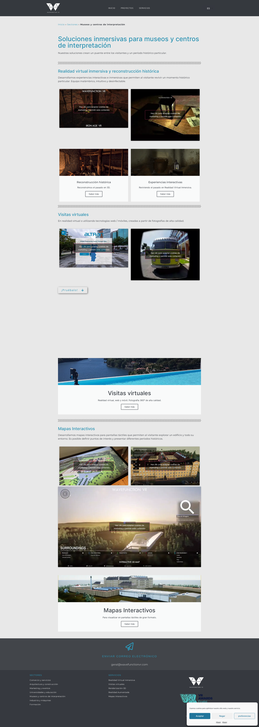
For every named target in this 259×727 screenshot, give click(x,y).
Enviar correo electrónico (129, 656)
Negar (222, 716)
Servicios (144, 8)
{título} (218, 722)
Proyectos (127, 8)
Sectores (72, 24)
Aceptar (200, 716)
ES (208, 8)
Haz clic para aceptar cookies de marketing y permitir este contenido (94, 108)
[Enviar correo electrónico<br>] (129, 646)
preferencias (244, 716)
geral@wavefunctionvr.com (129, 664)
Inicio (111, 8)
